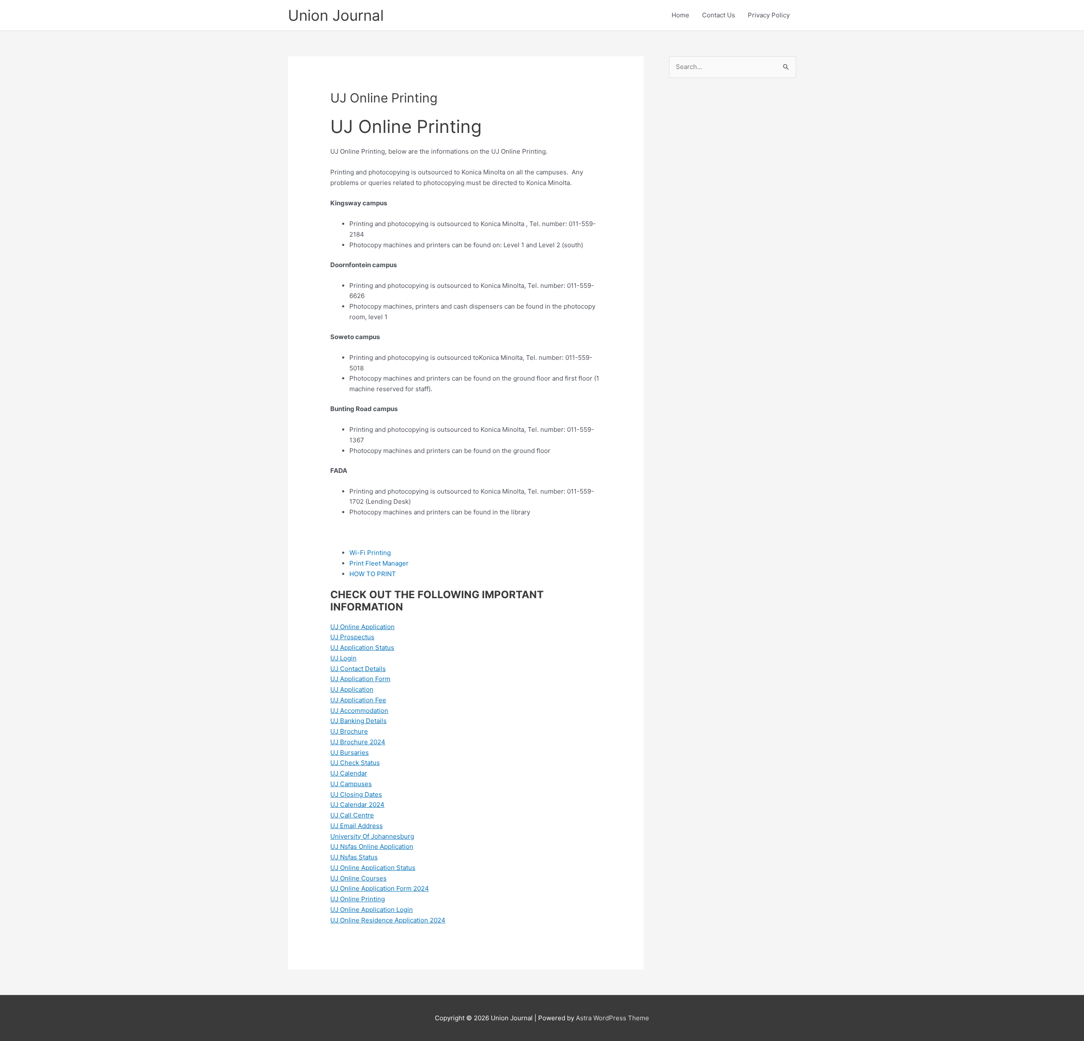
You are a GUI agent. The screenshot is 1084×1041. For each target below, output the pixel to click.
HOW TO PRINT (372, 574)
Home (680, 15)
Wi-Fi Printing (370, 553)
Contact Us (718, 15)
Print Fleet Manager (379, 563)
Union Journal (336, 15)
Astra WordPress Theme (612, 1018)
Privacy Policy (769, 15)
